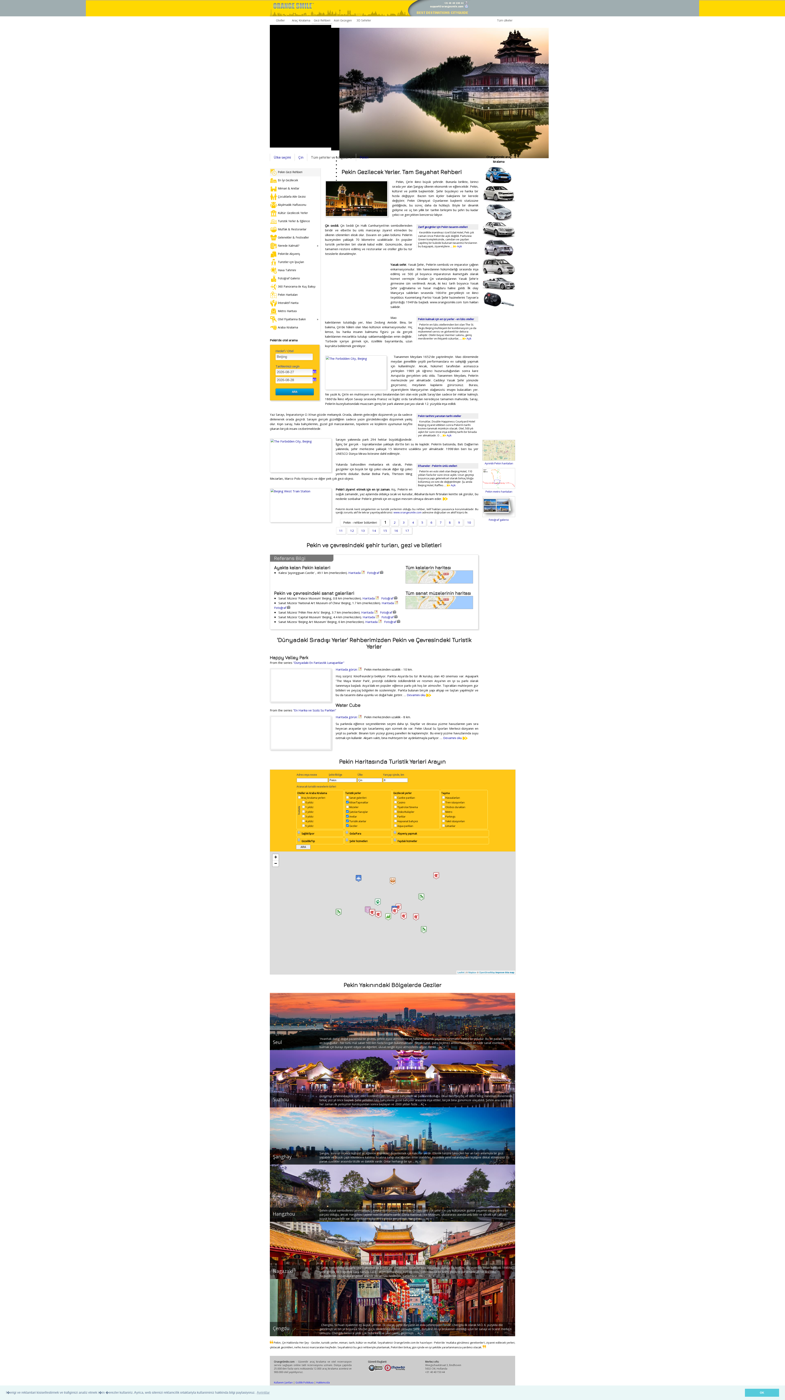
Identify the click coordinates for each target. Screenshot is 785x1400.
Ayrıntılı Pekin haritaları (499, 463)
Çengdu (281, 1328)
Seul (277, 1042)
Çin (300, 157)
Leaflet (461, 972)
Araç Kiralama (301, 20)
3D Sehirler (364, 20)
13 (363, 531)
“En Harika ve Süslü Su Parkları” (314, 710)
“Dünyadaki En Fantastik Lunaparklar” (318, 663)
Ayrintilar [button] (263, 1392)
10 (469, 522)
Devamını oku (416, 695)
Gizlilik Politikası (304, 1382)
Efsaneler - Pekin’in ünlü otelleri (437, 466)
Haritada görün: (347, 669)
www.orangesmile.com (408, 512)
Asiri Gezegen (343, 20)
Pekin (364, 157)
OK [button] (762, 1392)
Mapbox (472, 972)
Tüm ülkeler (504, 20)
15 (385, 531)
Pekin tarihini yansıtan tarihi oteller (439, 416)
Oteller (280, 20)
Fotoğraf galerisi (499, 520)
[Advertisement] (300, 86)
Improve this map (505, 972)
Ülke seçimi (282, 157)
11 (341, 531)
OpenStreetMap (487, 972)
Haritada (354, 573)
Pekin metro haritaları (499, 491)
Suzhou (281, 1099)
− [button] (275, 863)
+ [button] (275, 857)
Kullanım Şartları (283, 1382)
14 (374, 531)
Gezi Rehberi (322, 20)
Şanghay (282, 1156)
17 (407, 531)
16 (396, 531)
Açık (459, 246)
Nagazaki (283, 1271)
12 (352, 531)
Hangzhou (284, 1214)
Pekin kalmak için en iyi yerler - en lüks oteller (446, 319)
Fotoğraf (373, 573)
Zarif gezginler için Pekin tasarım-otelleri (443, 227)
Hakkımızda (323, 1382)
